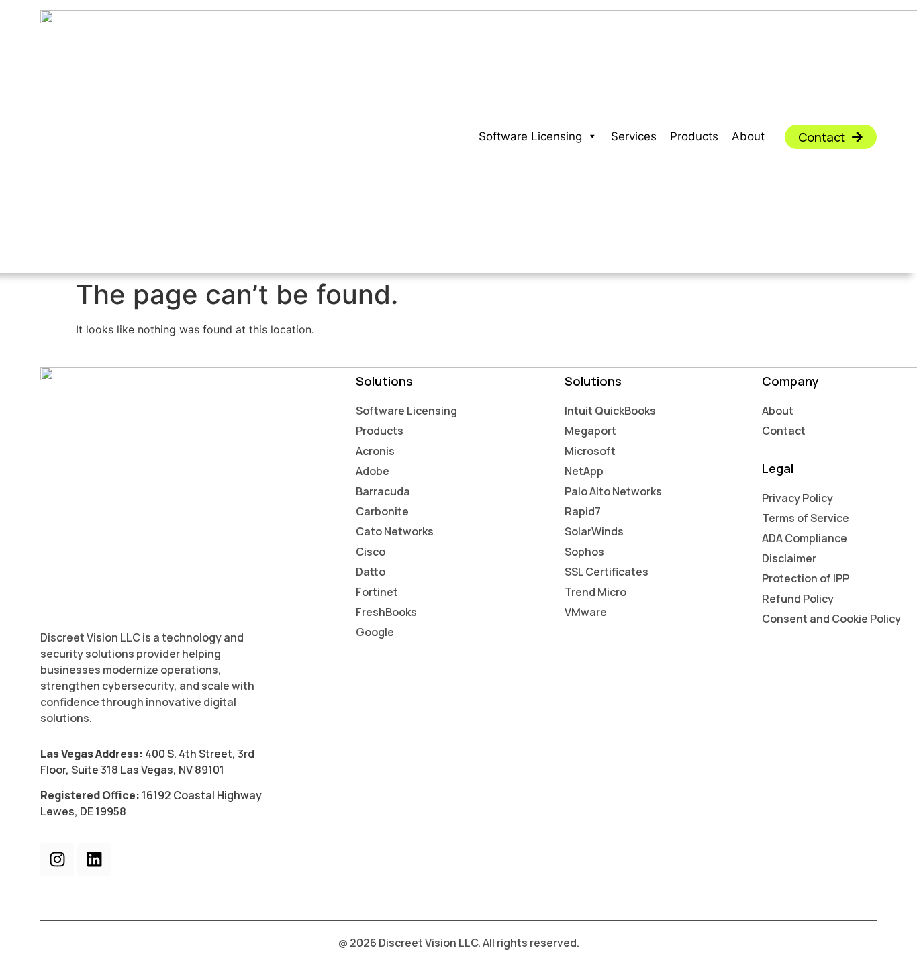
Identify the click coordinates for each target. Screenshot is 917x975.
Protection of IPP (805, 578)
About (748, 136)
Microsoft (590, 451)
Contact (784, 430)
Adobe (372, 471)
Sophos (584, 551)
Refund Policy (798, 598)
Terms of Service (805, 518)
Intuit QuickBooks (610, 410)
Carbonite (382, 511)
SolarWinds (594, 531)
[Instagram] (57, 859)
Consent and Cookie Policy (831, 618)
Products (694, 136)
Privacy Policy (797, 498)
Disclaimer (789, 558)
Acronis (375, 451)
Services (634, 136)
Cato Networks (395, 531)
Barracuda (383, 491)
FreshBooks (386, 612)
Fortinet (377, 591)
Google (375, 632)
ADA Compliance (804, 538)
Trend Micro (595, 591)
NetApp (584, 471)
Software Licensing (530, 136)
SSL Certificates (606, 571)
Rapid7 (583, 511)
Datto (370, 571)
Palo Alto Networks (613, 491)
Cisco (370, 551)
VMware (586, 612)
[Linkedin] (94, 859)
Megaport (590, 430)
